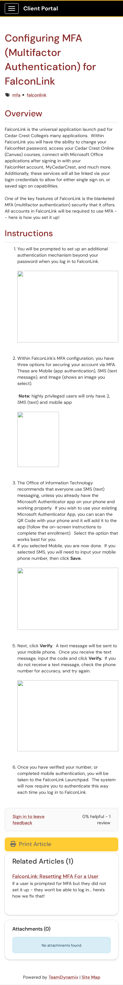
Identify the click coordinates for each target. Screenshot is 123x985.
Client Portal (40, 8)
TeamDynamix (63, 977)
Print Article (34, 844)
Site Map (91, 977)
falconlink (36, 95)
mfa (16, 95)
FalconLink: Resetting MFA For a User (55, 876)
